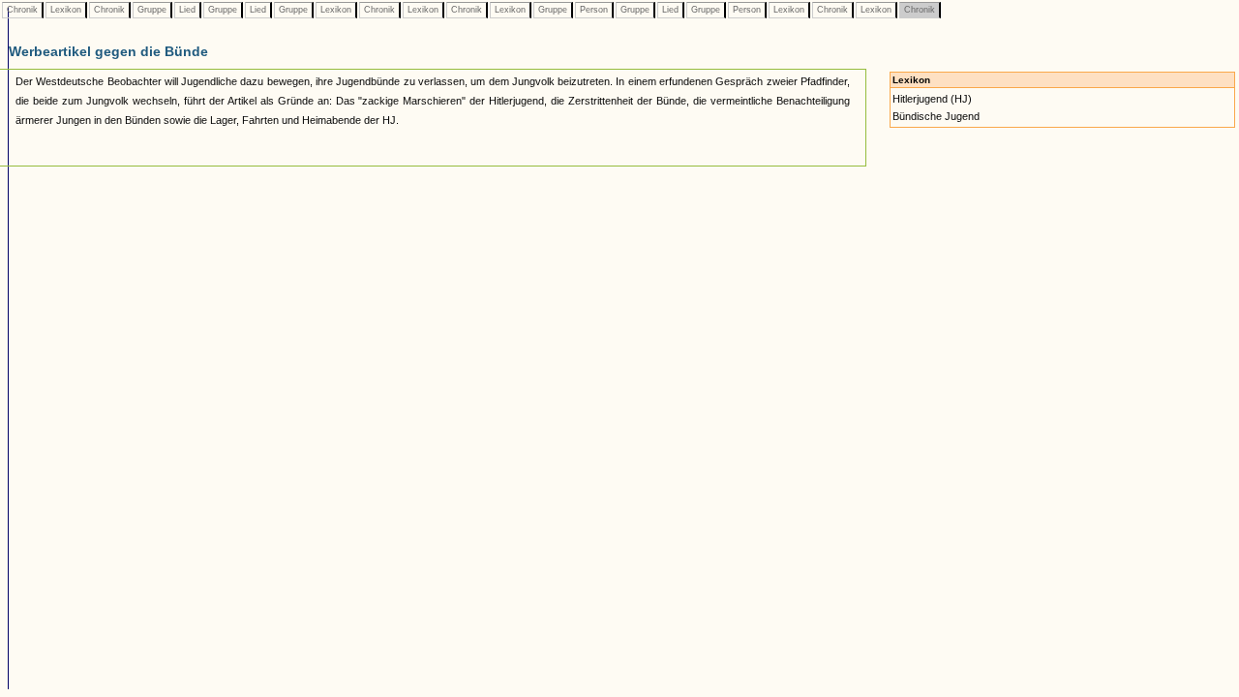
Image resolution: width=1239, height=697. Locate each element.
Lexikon (65, 10)
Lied (187, 10)
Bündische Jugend (936, 116)
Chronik (22, 10)
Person (594, 10)
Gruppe (152, 10)
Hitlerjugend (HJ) (932, 99)
